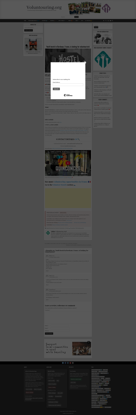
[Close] (85, 63)
